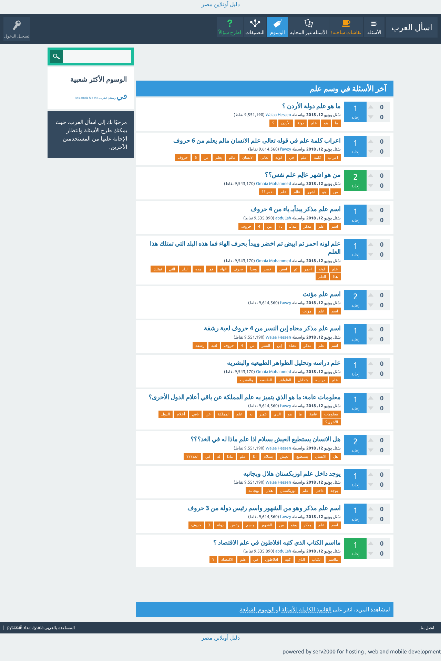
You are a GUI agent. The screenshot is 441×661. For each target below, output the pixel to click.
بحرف (238, 269)
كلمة (317, 157)
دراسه (320, 380)
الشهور (266, 525)
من (206, 157)
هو (326, 123)
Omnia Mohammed (273, 183)
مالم (232, 157)
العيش (284, 456)
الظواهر (285, 380)
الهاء (223, 269)
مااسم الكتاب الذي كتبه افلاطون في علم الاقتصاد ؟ (277, 542)
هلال (269, 490)
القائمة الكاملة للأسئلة (306, 609)
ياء (281, 226)
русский (14, 627)
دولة (300, 123)
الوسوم (277, 32)
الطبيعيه (266, 380)
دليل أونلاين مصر (221, 4)
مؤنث (306, 311)
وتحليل (303, 380)
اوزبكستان (288, 490)
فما (210, 269)
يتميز (263, 414)
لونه (322, 269)
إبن (279, 345)
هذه (198, 269)
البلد (185, 269)
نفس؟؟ (267, 192)
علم (314, 123)
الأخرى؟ (331, 422)
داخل (320, 490)
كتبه (288, 559)
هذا (335, 277)
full (91, 98)
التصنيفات (255, 32)
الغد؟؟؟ (192, 456)
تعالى (264, 157)
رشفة (199, 345)
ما (336, 123)
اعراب (333, 157)
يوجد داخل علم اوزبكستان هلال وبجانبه (292, 473)
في (291, 157)
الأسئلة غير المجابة (308, 32)
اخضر (268, 269)
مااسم (333, 559)
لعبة (214, 345)
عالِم (297, 192)
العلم (322, 277)
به (251, 414)
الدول (165, 414)
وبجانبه (253, 490)
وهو (294, 525)
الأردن (285, 123)
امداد (27, 627)
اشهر (311, 192)
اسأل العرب (411, 27)
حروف (183, 157)
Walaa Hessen (278, 114)
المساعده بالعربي (59, 627)
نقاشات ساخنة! (346, 32)
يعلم (218, 157)
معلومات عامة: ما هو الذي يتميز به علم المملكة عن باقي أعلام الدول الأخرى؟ (244, 396)
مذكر (307, 226)
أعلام (181, 414)
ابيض (283, 269)
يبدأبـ (293, 226)
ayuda (37, 627)
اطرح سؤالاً (229, 32)
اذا (255, 456)
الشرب (103, 98)
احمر (308, 269)
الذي (277, 414)
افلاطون (271, 559)
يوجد (334, 490)
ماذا (230, 456)
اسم (334, 226)
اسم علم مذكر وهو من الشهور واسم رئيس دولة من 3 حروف (264, 507)
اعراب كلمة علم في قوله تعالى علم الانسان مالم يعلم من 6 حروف (257, 140)
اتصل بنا (427, 628)
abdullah (283, 218)
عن (208, 414)
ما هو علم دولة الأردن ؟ (311, 105)
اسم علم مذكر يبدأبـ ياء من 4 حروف (295, 208)
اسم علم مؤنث (321, 293)
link (77, 98)
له (218, 456)
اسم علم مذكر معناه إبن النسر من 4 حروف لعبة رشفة (272, 327)
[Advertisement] (268, 63)
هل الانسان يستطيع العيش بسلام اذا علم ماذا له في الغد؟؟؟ (266, 438)
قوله (278, 157)
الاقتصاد (227, 559)
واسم (250, 525)
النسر (265, 345)
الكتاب (316, 559)
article (84, 98)
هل (335, 456)
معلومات (331, 414)
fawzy (285, 149)
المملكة (223, 414)
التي (172, 269)
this (96, 98)
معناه (293, 345)
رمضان (112, 98)
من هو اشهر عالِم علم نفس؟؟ (303, 174)
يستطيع (302, 456)
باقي (195, 414)
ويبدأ (253, 269)
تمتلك (157, 269)
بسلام (268, 456)
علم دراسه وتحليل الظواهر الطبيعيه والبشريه (284, 362)
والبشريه (246, 380)
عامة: (313, 414)
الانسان (248, 157)
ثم (295, 269)
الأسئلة (374, 32)
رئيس (234, 525)
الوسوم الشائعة (257, 609)
